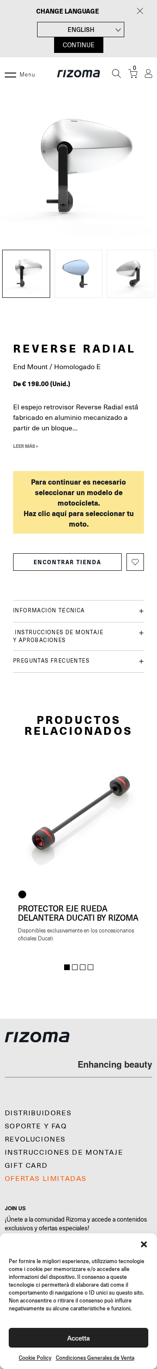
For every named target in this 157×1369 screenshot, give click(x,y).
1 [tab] (67, 967)
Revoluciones (35, 1139)
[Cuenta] (148, 73)
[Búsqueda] (116, 73)
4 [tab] (90, 967)
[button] (144, 1244)
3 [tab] (83, 967)
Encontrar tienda (68, 562)
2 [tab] (75, 967)
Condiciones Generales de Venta (95, 1358)
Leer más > (25, 446)
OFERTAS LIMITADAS (46, 1179)
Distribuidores (38, 1113)
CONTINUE (79, 45)
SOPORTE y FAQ (36, 1126)
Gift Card (26, 1166)
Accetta (78, 1337)
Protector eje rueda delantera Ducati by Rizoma (78, 913)
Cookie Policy (35, 1358)
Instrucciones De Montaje (64, 1152)
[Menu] (10, 73)
